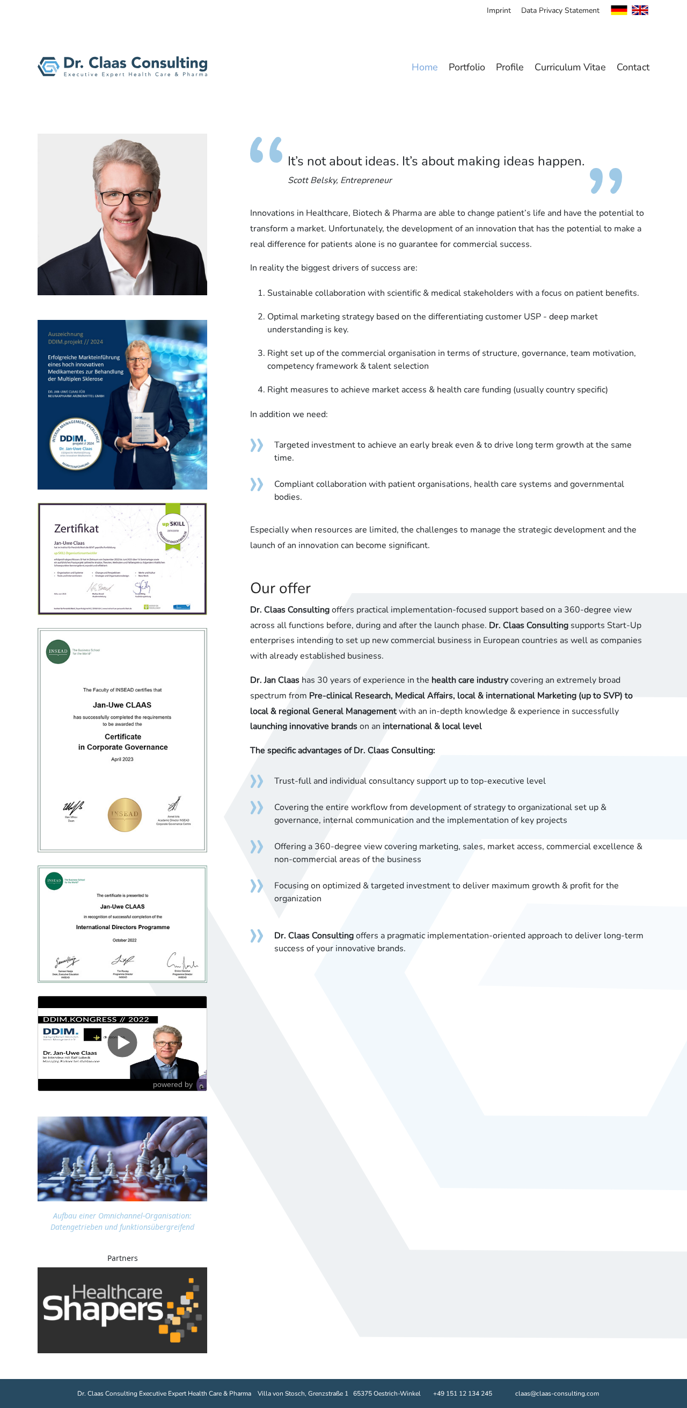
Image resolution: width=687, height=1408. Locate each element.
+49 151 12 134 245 (462, 1393)
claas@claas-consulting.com (557, 1393)
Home (425, 67)
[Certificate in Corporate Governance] (122, 739)
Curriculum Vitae (570, 67)
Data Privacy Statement (560, 10)
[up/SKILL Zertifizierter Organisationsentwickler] (122, 404)
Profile (510, 67)
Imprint (499, 10)
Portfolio (467, 67)
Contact (633, 67)
